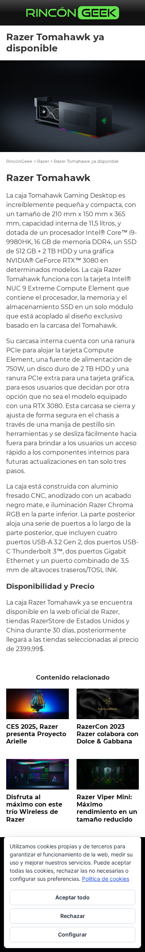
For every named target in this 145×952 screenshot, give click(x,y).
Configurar (72, 934)
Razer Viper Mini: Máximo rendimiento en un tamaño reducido (107, 808)
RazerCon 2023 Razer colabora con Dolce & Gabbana (107, 734)
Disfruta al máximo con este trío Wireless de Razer (34, 808)
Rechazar (72, 916)
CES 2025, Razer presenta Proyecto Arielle (36, 734)
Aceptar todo (72, 897)
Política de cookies (105, 878)
